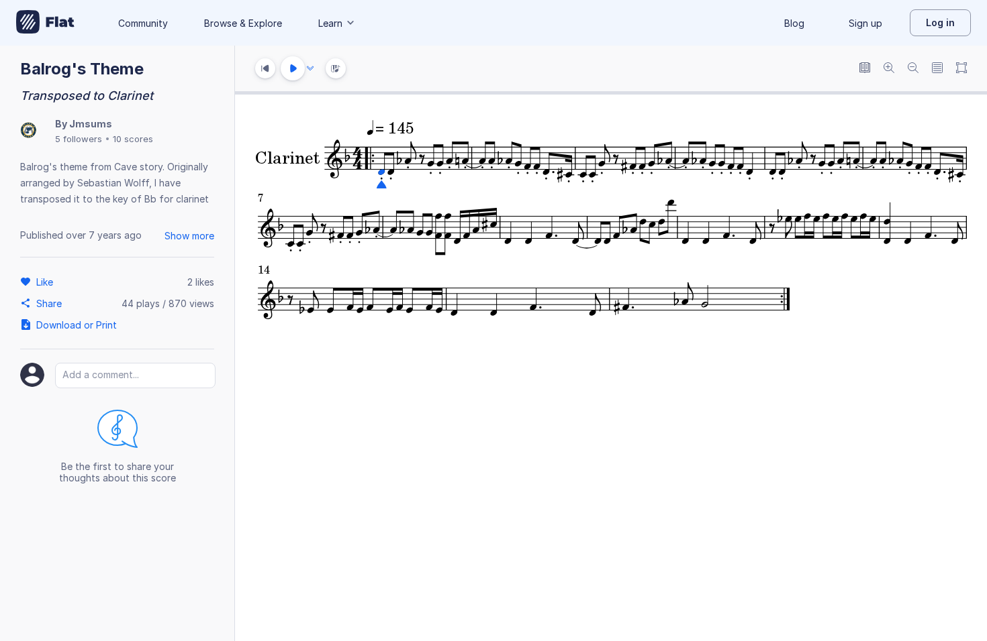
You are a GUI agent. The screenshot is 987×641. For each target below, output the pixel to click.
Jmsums (90, 123)
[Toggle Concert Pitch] (865, 69)
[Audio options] (310, 68)
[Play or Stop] (293, 68)
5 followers (78, 138)
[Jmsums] (28, 131)
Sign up (865, 23)
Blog (794, 23)
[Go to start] (265, 68)
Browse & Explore (243, 23)
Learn (330, 23)
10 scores (133, 138)
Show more (189, 235)
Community (143, 23)
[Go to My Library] (45, 23)
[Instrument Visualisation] (336, 68)
